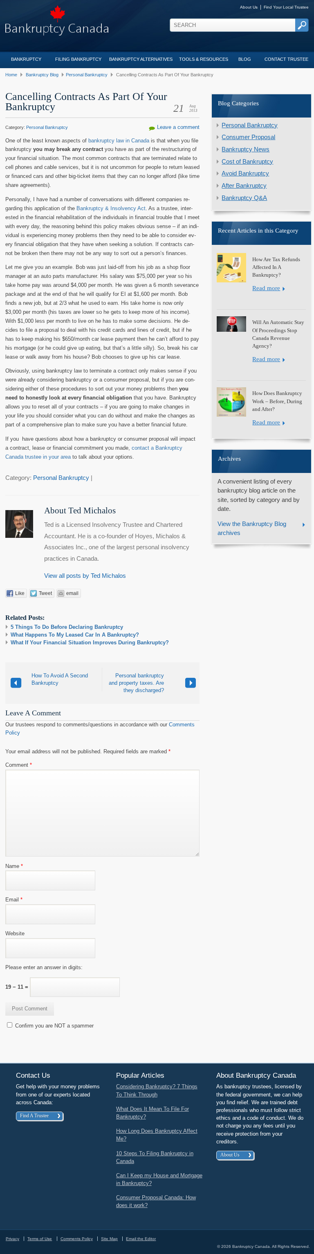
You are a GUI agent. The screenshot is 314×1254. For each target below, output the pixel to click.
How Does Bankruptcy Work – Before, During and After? (277, 401)
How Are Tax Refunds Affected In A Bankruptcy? (276, 267)
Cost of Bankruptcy (247, 161)
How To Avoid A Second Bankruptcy (59, 679)
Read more (266, 288)
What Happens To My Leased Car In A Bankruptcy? (75, 635)
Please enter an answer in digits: (44, 967)
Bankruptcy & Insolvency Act (111, 208)
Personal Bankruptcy (87, 74)
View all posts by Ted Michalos (85, 576)
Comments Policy (77, 1238)
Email (13, 900)
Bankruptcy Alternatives (141, 59)
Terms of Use (39, 1238)
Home (11, 74)
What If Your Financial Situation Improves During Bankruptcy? (90, 642)
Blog (244, 59)
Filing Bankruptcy (78, 59)
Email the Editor (141, 1238)
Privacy (12, 1238)
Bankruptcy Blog (42, 74)
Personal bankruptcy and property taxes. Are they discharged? (136, 682)
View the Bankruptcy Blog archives (252, 528)
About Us (249, 7)
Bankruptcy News (245, 149)
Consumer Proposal (248, 137)
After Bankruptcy (244, 185)
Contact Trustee (286, 59)
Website (15, 933)
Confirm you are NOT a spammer (53, 1026)
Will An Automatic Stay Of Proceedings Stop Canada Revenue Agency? (278, 334)
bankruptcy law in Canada (118, 141)
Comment (18, 765)
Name (14, 866)
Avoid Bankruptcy (245, 173)
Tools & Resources (203, 59)
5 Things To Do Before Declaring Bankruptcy (67, 627)
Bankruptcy (26, 59)
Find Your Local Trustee (286, 7)
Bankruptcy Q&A (244, 198)
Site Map (109, 1238)
